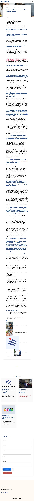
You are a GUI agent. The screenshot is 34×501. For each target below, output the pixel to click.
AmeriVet (17, 366)
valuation (16, 241)
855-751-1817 (3, 489)
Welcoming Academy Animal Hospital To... (8, 391)
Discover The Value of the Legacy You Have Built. (14, 21)
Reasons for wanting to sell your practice (13, 20)
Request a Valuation (9, 73)
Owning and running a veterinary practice (12, 49)
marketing (14, 123)
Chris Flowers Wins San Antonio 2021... (24, 391)
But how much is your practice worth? (13, 22)
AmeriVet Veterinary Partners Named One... (8, 418)
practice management (23, 290)
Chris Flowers (21, 398)
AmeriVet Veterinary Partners (6, 422)
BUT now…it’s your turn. (10, 23)
